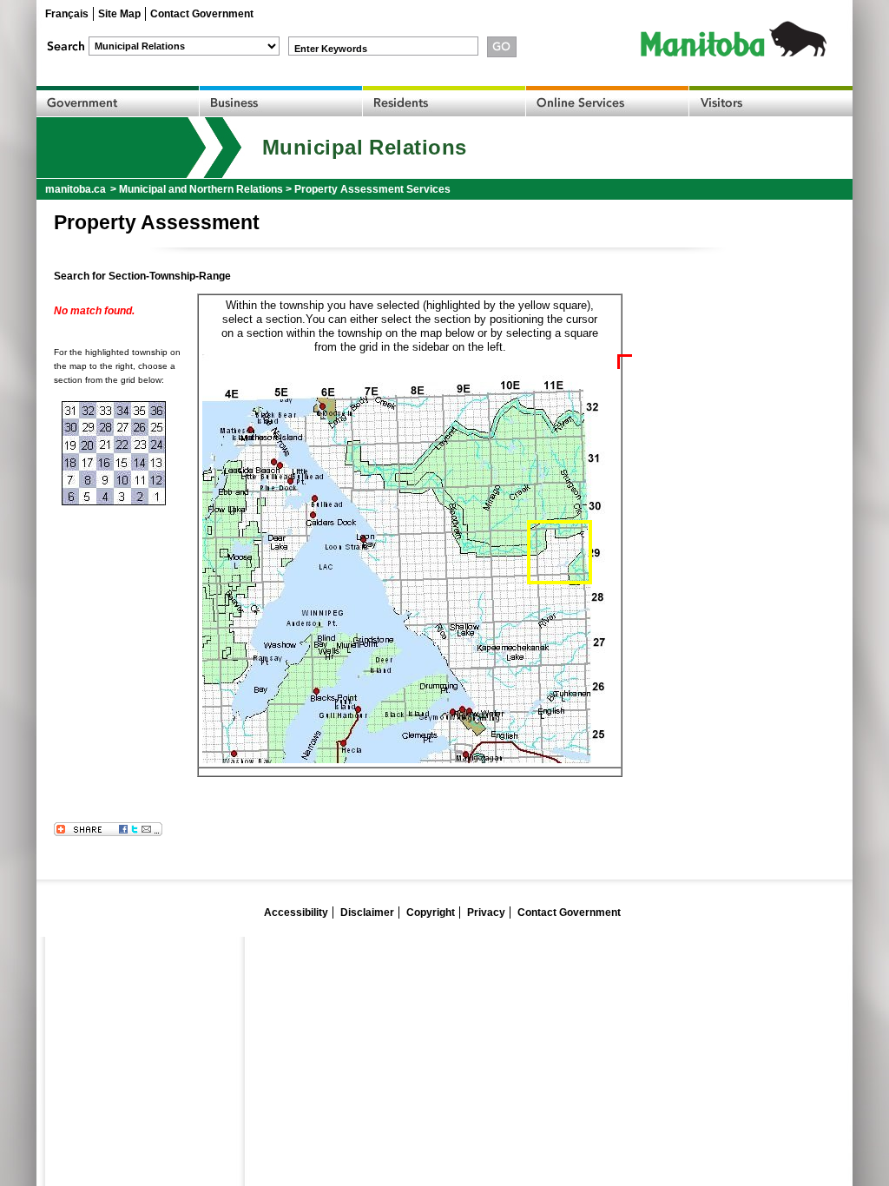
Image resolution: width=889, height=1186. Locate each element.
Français (67, 14)
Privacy (486, 912)
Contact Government (202, 14)
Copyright (430, 912)
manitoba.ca (75, 189)
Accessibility (296, 912)
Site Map (119, 14)
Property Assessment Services (372, 189)
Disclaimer (367, 912)
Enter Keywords (330, 48)
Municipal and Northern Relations (201, 189)
